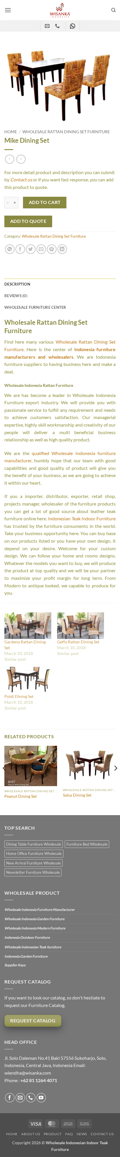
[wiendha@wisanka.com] (48, 26)
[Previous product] (20, 159)
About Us (30, 1134)
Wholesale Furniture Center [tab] (35, 307)
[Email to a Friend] (41, 249)
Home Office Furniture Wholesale (34, 853)
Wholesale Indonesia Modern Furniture (34, 928)
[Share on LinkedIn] (62, 249)
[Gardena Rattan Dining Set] (27, 625)
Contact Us (102, 1134)
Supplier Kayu (15, 965)
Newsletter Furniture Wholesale (33, 872)
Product (53, 1134)
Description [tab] (17, 284)
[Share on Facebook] (20, 249)
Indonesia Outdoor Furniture (27, 937)
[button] (7, 10)
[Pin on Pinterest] (52, 249)
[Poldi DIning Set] (27, 680)
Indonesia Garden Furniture (25, 956)
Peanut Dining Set (20, 796)
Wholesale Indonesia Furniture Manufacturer (39, 909)
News (82, 1134)
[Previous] (4, 780)
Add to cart (45, 202)
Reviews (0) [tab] (15, 295)
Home (10, 131)
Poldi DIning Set (18, 696)
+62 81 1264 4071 (38, 1080)
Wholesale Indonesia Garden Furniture (34, 919)
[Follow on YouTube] (41, 1097)
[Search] (113, 10)
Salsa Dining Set (77, 795)
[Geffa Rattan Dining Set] (80, 625)
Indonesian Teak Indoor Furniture (82, 518)
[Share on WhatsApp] (10, 249)
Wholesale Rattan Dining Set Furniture (66, 131)
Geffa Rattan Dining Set (78, 641)
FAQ (69, 1134)
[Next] (115, 780)
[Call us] (31, 1097)
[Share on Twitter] (31, 249)
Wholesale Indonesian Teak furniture (32, 947)
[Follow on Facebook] (10, 1097)
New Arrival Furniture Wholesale (33, 863)
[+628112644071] (58, 26)
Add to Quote (28, 221)
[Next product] (9, 159)
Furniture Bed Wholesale (86, 844)
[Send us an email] (20, 1097)
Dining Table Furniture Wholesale (33, 844)
